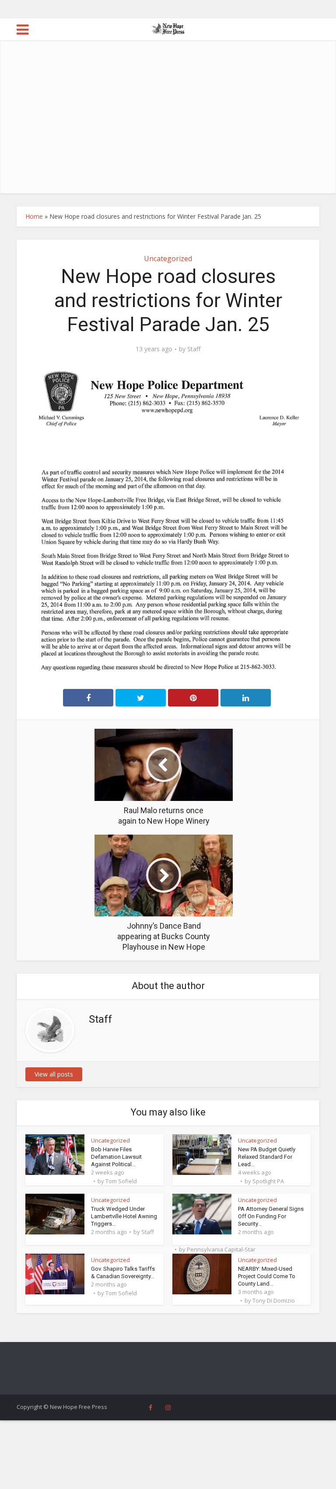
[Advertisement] (168, 127)
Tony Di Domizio (273, 1300)
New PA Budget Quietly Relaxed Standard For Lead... (266, 1156)
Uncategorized (168, 258)
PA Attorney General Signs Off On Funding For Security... (271, 1216)
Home (34, 216)
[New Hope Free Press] (168, 28)
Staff (193, 349)
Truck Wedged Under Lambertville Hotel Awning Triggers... (124, 1216)
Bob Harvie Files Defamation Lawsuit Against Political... (116, 1156)
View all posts (54, 1074)
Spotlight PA (268, 1181)
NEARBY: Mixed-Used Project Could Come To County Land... (266, 1276)
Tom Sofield (121, 1181)
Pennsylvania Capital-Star (221, 1249)
